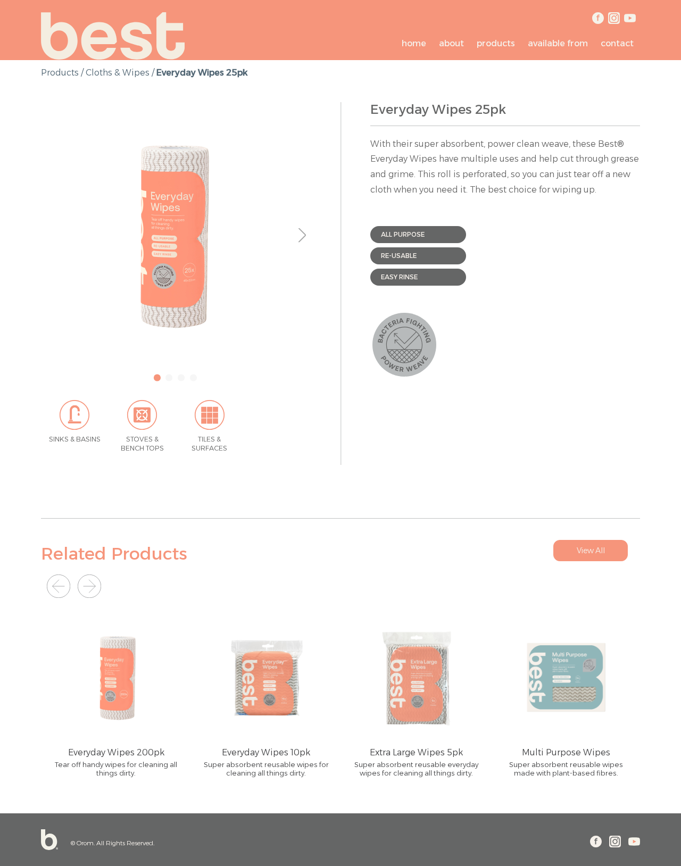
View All (591, 550)
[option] (176, 235)
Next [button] (305, 235)
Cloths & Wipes (118, 73)
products (60, 73)
